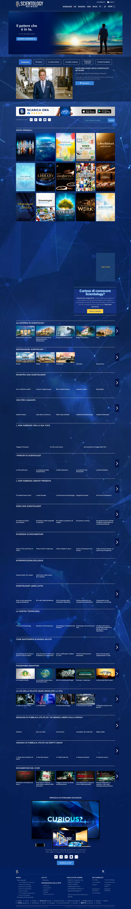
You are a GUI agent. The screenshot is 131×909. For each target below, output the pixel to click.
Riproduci (85, 83)
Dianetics (94, 888)
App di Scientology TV (75, 894)
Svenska (75, 906)
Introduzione (46, 889)
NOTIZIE (95, 7)
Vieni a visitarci (95, 313)
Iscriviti (111, 120)
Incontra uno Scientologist (24, 892)
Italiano (106, 904)
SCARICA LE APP (65, 866)
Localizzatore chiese (109, 885)
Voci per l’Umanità (22, 894)
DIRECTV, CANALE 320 (75, 884)
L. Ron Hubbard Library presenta (26, 896)
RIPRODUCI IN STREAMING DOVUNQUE (66, 801)
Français (98, 906)
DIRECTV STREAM (74, 886)
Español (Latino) (59, 904)
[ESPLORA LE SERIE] (25, 147)
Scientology (95, 883)
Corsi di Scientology (109, 883)
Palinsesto (45, 884)
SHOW (89, 7)
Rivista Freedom (96, 896)
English (19, 904)
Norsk (44, 906)
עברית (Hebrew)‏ (88, 904)
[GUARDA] (25, 177)
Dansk (27, 904)
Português (52, 906)
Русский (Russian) (64, 906)
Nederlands (35, 906)
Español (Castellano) (73, 904)
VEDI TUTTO (105, 267)
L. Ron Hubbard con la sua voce (26, 886)
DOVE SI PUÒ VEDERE (74, 881)
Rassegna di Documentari (25, 901)
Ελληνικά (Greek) (45, 904)
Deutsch (34, 904)
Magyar (98, 904)
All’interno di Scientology (24, 888)
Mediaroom (46, 893)
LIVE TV (44, 881)
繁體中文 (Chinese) (87, 906)
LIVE (75, 7)
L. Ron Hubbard (96, 885)
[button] (14, 335)
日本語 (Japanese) (23, 906)
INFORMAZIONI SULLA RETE (51, 886)
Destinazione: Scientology (24, 890)
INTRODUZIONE (67, 7)
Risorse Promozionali (48, 897)
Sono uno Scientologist (24, 898)
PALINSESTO (81, 7)
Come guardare (47, 891)
